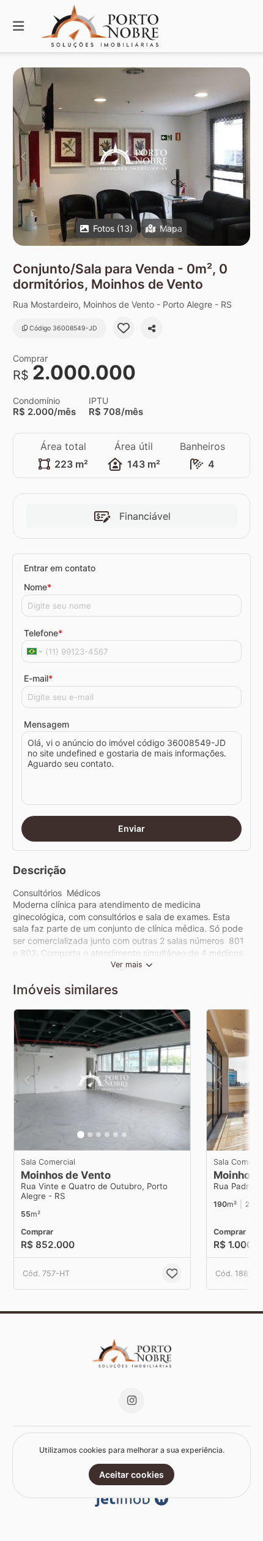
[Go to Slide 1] (80, 1134)
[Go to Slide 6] (124, 1134)
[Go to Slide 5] (115, 1134)
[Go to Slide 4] (107, 1134)
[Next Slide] (240, 156)
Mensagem (46, 724)
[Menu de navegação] (18, 26)
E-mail (38, 678)
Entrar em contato (59, 568)
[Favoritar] (124, 328)
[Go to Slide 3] (98, 1134)
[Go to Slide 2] (89, 1134)
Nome (37, 587)
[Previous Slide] (23, 156)
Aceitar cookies (131, 1474)
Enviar (131, 828)
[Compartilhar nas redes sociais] (152, 328)
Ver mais (127, 964)
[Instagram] (131, 1401)
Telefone (43, 633)
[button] (131, 156)
